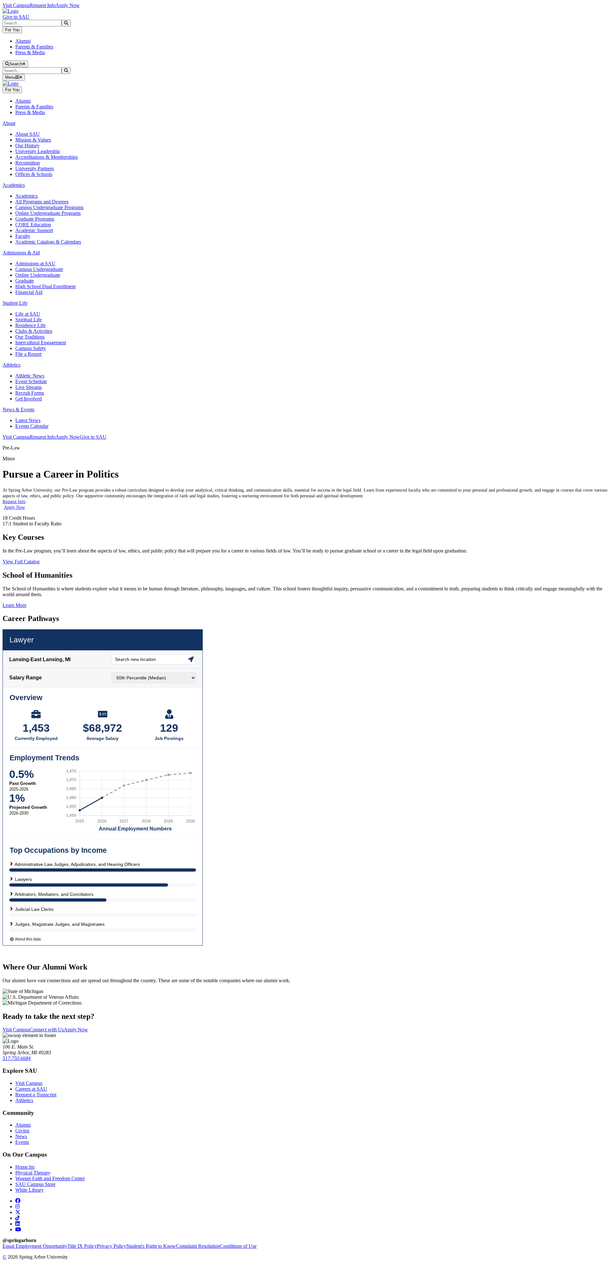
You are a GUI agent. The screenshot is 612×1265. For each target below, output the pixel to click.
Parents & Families (34, 46)
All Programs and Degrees (42, 201)
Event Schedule (31, 381)
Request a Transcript (35, 1094)
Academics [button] (14, 185)
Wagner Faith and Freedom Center (50, 1178)
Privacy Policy (111, 1246)
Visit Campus (16, 5)
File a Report (28, 354)
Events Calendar (31, 426)
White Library (29, 1190)
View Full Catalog (21, 561)
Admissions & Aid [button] (21, 252)
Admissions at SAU (35, 263)
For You (12, 29)
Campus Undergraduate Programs (49, 207)
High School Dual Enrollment (45, 286)
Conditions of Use (238, 1246)
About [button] (9, 123)
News (21, 1136)
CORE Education (33, 224)
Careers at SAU (31, 1089)
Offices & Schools (33, 174)
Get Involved (28, 398)
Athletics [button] (11, 365)
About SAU (27, 134)
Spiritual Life (28, 319)
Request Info (42, 5)
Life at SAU (27, 314)
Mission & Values (33, 140)
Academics (26, 196)
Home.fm (24, 1167)
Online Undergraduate (37, 275)
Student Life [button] (15, 303)
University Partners (34, 168)
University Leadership (37, 151)
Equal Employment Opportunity (35, 1246)
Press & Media (30, 52)
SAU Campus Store (35, 1184)
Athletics (24, 1100)
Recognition (27, 162)
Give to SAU (16, 16)
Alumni (23, 41)
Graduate (24, 280)
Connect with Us (47, 1029)
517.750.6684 (17, 1058)
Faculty (22, 236)
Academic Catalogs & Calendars (48, 242)
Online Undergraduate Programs (48, 213)
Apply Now (67, 5)
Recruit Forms (29, 393)
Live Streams (28, 387)
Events (22, 1142)
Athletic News (29, 375)
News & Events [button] (18, 409)
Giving (22, 1130)
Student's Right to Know (151, 1246)
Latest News (27, 420)
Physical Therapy (32, 1172)
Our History (27, 145)
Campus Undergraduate (39, 269)
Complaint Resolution (198, 1246)
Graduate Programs (34, 219)
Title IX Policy (82, 1246)
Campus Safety (30, 348)
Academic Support (34, 230)
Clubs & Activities (33, 331)
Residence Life (30, 325)
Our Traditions (30, 337)
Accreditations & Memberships (46, 157)
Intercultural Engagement (40, 342)
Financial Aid (28, 292)
